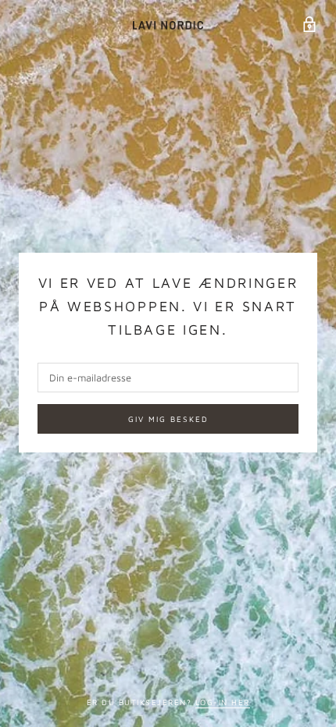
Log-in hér (222, 702)
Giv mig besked (168, 419)
